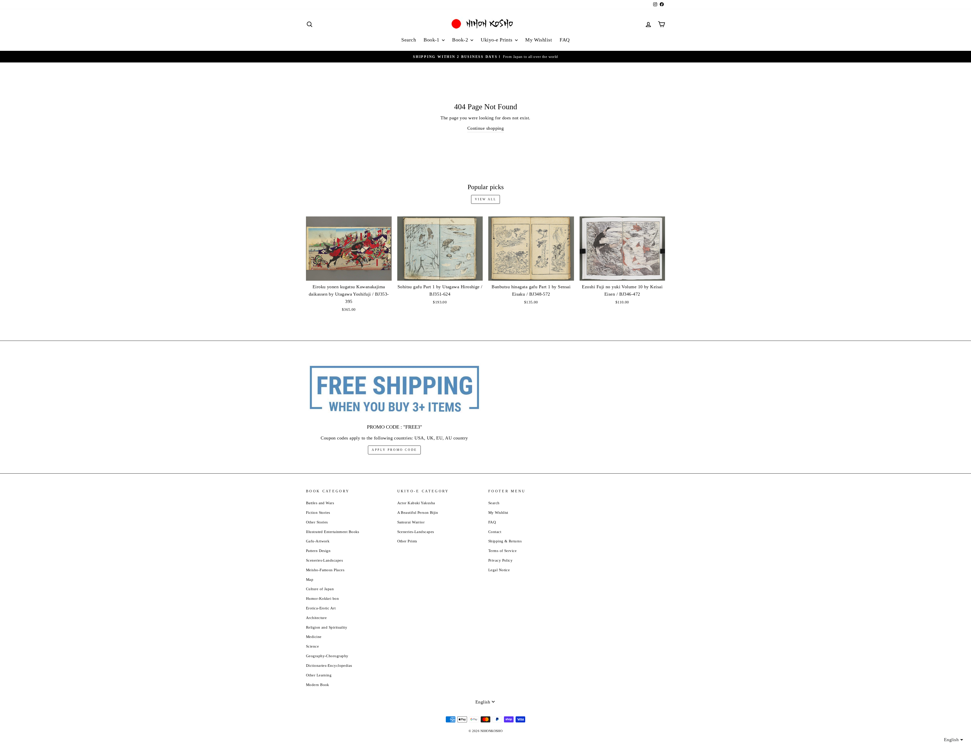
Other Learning (319, 675)
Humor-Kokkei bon (322, 598)
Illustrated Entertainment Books (332, 531)
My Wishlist (538, 39)
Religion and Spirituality (326, 627)
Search (408, 39)
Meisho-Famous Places (325, 570)
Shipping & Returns (505, 541)
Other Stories (317, 522)
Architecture (316, 617)
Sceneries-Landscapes (324, 560)
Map (309, 579)
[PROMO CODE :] (394, 389)
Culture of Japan (320, 589)
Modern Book (317, 684)
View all (485, 199)
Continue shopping (485, 128)
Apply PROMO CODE (394, 450)
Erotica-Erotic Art (321, 608)
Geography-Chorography (327, 656)
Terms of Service (502, 550)
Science (312, 646)
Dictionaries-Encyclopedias (329, 665)
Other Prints (407, 541)
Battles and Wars (320, 503)
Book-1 (432, 39)
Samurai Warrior (411, 522)
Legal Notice (499, 570)
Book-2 (460, 39)
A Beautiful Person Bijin (417, 512)
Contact (494, 531)
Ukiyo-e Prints (497, 39)
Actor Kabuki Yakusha (416, 503)
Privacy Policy (500, 560)
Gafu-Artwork (317, 541)
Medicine (314, 636)
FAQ (564, 39)
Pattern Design (318, 550)
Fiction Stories (318, 512)
